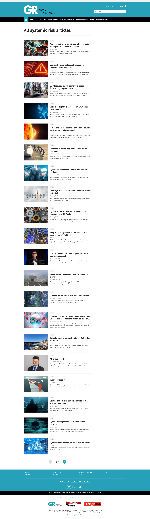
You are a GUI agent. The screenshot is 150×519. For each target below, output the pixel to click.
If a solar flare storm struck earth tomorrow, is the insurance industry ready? (70, 129)
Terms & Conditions (86, 472)
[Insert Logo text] (39, 14)
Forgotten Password (68, 493)
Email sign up (80, 487)
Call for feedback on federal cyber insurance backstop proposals (69, 254)
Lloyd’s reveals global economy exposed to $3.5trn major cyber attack (68, 87)
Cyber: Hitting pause (58, 380)
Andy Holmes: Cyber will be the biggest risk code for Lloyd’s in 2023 (68, 233)
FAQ (81, 475)
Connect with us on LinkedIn (74, 487)
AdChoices (28, 475)
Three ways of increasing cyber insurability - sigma (68, 275)
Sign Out (57, 493)
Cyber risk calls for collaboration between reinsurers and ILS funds (68, 212)
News (52, 40)
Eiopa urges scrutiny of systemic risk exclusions (70, 295)
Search (124, 11)
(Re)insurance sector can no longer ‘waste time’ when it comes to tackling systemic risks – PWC (70, 317)
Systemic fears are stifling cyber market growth (70, 442)
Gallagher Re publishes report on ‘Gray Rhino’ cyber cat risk (69, 108)
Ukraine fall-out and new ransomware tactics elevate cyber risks (69, 402)
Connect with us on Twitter (69, 487)
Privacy (108, 472)
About (108, 6)
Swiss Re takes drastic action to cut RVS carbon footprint (70, 339)
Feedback (91, 493)
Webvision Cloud (79, 515)
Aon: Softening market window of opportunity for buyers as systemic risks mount (69, 45)
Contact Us (58, 472)
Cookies (57, 475)
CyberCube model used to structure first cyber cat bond (69, 170)
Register (114, 6)
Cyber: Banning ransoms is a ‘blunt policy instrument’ (67, 422)
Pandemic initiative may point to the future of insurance (69, 149)
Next (64, 462)
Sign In (121, 6)
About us (27, 472)
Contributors (81, 493)
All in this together (58, 359)
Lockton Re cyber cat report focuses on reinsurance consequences (67, 66)
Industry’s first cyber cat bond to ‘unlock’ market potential (70, 191)
